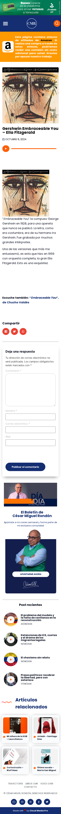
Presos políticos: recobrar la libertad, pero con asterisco (38, 677)
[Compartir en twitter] (14, 331)
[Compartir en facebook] (5, 331)
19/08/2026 (26, 644)
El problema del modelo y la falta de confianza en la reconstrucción (38, 617)
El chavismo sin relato (35, 657)
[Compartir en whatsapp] (23, 331)
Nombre (11, 410)
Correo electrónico (17, 423)
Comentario (13, 370)
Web (8, 436)
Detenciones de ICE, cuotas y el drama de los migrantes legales (39, 637)
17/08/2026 (26, 683)
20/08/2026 (26, 624)
